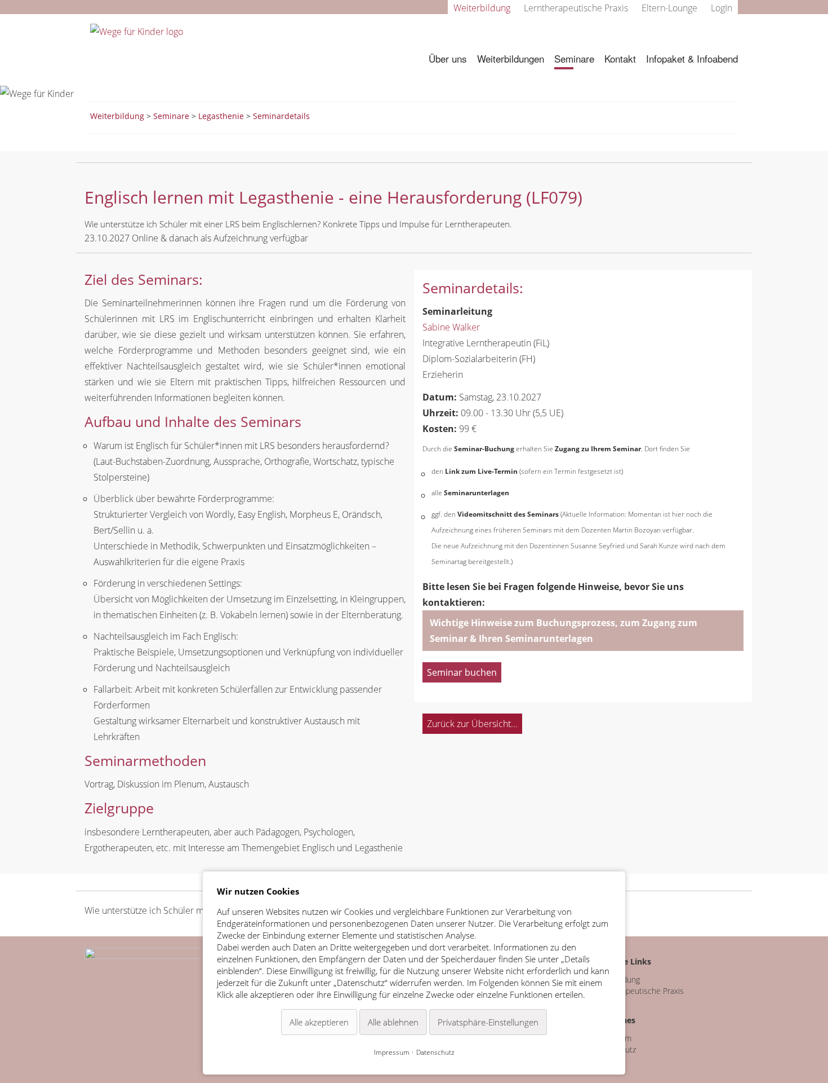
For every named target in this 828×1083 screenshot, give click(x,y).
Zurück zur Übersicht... (472, 723)
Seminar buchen (462, 672)
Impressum (391, 1052)
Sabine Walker (451, 327)
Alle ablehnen (393, 1022)
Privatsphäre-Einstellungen (488, 1022)
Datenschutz (435, 1052)
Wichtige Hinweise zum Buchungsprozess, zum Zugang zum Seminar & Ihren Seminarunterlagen (563, 631)
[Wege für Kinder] (136, 30)
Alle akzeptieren (319, 1022)
